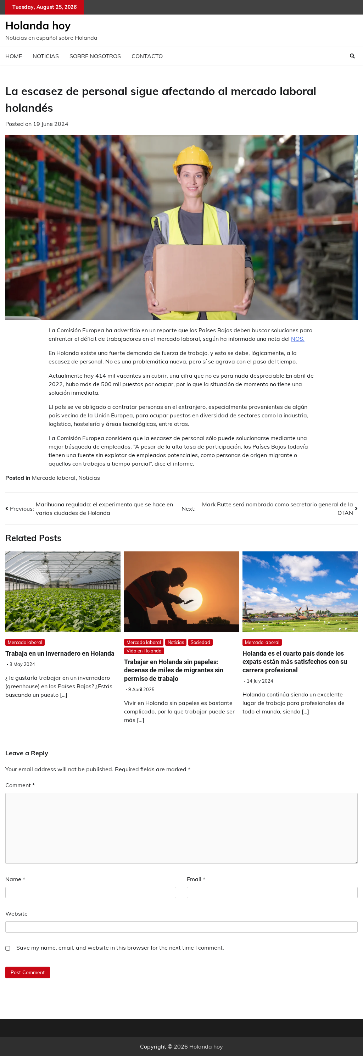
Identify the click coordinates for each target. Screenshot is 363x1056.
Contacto (147, 56)
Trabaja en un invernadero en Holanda (60, 653)
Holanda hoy (38, 25)
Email (196, 879)
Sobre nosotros (95, 56)
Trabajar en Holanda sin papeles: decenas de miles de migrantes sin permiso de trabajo (173, 670)
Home (13, 56)
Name (15, 879)
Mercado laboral (54, 477)
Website (16, 913)
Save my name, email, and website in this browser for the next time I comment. (120, 947)
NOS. (298, 338)
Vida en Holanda (144, 651)
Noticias (46, 56)
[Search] (352, 56)
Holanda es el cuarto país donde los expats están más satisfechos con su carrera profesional (294, 662)
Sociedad (200, 642)
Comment (20, 785)
